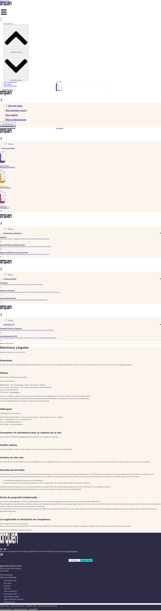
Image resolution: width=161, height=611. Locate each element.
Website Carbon (86, 560)
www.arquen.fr (15, 392)
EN (5, 549)
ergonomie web (72, 551)
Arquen (22, 437)
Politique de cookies (20, 609)
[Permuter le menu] (1, 19)
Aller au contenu (5, 1)
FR (1, 549)
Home (1, 343)
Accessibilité (33, 609)
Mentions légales (6, 609)
